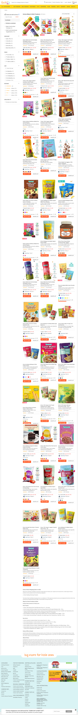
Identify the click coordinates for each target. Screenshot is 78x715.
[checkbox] (11, 27)
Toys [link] (2, 666)
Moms (68, 6)
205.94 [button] (31, 374)
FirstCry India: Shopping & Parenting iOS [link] (42, 668)
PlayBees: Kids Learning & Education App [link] (42, 701)
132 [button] (46, 494)
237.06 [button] (49, 374)
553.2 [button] (42, 413)
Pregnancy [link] (15, 666)
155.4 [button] (60, 249)
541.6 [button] (49, 415)
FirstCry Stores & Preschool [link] (6, 696)
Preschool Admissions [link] (6, 686)
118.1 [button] (25, 454)
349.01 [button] (66, 49)
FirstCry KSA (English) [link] (41, 690)
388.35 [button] (31, 49)
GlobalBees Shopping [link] (17, 697)
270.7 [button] (42, 331)
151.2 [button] (66, 250)
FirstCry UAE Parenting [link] (18, 692)
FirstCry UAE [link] (39, 687)
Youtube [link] (26, 699)
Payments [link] (27, 665)
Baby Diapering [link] (4, 673)
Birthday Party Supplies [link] (6, 671)
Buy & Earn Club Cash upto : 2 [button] (30, 94)
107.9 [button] (67, 374)
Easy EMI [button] (27, 689)
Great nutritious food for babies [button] (64, 121)
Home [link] (6, 10)
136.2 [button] (25, 535)
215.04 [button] (66, 210)
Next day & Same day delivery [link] (29, 676)
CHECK (69, 711)
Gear (48, 6)
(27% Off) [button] (49, 372)
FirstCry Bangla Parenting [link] (18, 689)
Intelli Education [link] (40, 673)
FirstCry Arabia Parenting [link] (18, 691)
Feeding (53, 6)
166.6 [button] (60, 413)
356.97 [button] (60, 47)
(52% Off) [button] (67, 413)
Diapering (43, 6)
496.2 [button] (42, 129)
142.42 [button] (60, 293)
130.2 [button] (31, 537)
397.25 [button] (25, 47)
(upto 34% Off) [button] (68, 372)
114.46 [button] (66, 171)
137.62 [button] (67, 295)
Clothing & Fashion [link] (5, 665)
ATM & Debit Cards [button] (29, 686)
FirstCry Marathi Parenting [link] (18, 687)
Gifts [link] (2, 685)
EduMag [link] (38, 683)
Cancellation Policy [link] (29, 670)
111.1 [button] (60, 372)
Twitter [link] (26, 697)
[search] (24, 2)
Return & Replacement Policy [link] (29, 669)
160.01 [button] (43, 454)
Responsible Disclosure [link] (29, 678)
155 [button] (25, 415)
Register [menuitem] (69, 2)
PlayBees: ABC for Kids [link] (41, 705)
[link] (63, 676)
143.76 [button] (60, 88)
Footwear (32, 6)
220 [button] (29, 331)
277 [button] (46, 535)
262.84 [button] (49, 333)
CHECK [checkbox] (17, 16)
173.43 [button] (67, 537)
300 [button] (28, 535)
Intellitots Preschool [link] (41, 674)
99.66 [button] (42, 249)
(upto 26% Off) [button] (51, 47)
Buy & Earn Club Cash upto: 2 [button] (66, 300)
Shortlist (35, 54)
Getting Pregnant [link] (16, 665)
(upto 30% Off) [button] (68, 453)
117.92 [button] (60, 170)
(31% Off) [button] (49, 331)
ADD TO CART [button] (27, 54)
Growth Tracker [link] (16, 676)
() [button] (60, 51)
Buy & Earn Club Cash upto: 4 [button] (48, 337)
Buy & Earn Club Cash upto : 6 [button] (66, 55)
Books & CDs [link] (3, 668)
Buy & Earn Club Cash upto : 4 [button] (66, 214)
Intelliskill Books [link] (40, 678)
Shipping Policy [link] (28, 666)
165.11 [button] (31, 90)
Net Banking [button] (27, 684)
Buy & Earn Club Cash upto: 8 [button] (48, 418)
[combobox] (68, 14)
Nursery (63, 6)
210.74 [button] (25, 372)
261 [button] (64, 535)
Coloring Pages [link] (16, 681)
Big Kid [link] (14, 673)
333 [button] (46, 372)
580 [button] (46, 413)
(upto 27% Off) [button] (50, 208)
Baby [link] (14, 668)
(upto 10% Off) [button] (68, 47)
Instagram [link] (27, 695)
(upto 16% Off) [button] (33, 47)
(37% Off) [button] (49, 535)
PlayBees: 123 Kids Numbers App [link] (41, 704)
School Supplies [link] (4, 670)
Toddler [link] (14, 670)
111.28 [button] (60, 494)
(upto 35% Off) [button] (32, 453)
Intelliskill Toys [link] (40, 679)
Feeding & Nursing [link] (5, 675)
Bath (58, 6)
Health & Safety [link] (4, 678)
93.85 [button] (42, 208)
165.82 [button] (43, 47)
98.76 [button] (60, 454)
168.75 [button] (25, 88)
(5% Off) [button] (48, 413)
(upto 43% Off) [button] (68, 293)
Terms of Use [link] (27, 672)
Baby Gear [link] (3, 680)
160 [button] (63, 372)
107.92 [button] (67, 496)
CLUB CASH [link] (27, 705)
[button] (48, 3)
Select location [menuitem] (48, 2)
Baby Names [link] (15, 678)
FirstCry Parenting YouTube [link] (18, 680)
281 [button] (42, 166)
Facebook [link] (27, 694)
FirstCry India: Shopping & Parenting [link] (42, 665)
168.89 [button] (49, 537)
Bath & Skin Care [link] (4, 676)
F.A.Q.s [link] (2, 694)
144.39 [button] (31, 210)
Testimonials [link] (27, 702)
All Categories (6, 6)
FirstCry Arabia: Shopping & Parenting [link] (42, 693)
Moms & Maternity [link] (5, 683)
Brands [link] (2, 692)
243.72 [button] (43, 372)
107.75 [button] (49, 87)
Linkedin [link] (26, 700)
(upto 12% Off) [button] (33, 88)
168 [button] (64, 494)
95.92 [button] (67, 455)
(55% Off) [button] (31, 535)
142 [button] (25, 129)
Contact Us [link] (3, 691)
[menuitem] (5, 2)
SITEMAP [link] (27, 704)
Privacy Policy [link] (28, 674)
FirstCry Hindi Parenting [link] (18, 686)
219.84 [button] (60, 208)
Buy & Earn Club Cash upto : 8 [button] (48, 135)
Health (73, 6)
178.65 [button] (60, 535)
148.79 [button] (25, 208)
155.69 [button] (49, 455)
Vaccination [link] (15, 675)
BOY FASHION (17, 6)
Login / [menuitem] (66, 2)
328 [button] (60, 331)
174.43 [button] (43, 535)
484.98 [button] (49, 131)
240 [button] (64, 293)
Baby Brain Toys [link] (40, 676)
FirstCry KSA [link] (39, 689)
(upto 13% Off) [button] (68, 208)
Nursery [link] (2, 681)
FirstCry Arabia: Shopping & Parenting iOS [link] (42, 696)
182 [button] (28, 453)
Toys (38, 6)
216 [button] (46, 453)
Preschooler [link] (15, 671)
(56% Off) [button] (67, 88)
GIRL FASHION (25, 6)
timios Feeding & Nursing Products (31, 594)
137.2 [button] (66, 90)
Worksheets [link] (39, 681)
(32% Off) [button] (67, 169)
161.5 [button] (49, 49)
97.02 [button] (49, 250)
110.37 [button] (43, 86)
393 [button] (46, 331)
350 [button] (63, 413)
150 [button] (60, 125)
